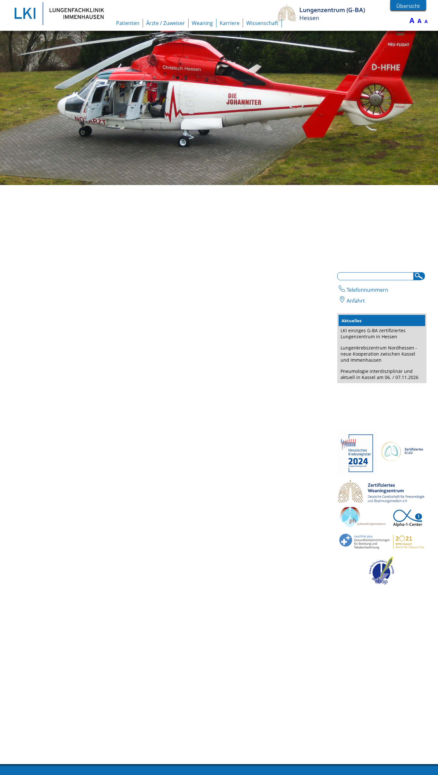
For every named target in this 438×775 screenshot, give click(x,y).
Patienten (127, 23)
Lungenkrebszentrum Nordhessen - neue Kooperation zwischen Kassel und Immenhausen (379, 354)
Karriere (230, 23)
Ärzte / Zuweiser (165, 23)
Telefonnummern (367, 289)
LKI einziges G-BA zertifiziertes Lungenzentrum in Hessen (373, 333)
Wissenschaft (262, 23)
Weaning (202, 23)
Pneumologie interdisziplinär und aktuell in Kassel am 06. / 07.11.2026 (379, 374)
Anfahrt (356, 300)
